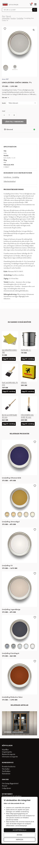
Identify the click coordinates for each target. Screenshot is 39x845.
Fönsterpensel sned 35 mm (27, 416)
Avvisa (19, 835)
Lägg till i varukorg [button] (9, 359)
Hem (3, 16)
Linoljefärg (20, 18)
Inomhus (13, 18)
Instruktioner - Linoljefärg (11, 177)
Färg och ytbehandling (6, 17)
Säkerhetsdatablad (10, 181)
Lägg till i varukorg (14, 122)
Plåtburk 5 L (26, 350)
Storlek (4, 103)
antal (3, 111)
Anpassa (19, 839)
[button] (35, 4)
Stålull (24, 383)
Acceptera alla (19, 830)
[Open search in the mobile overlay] (19, 10)
